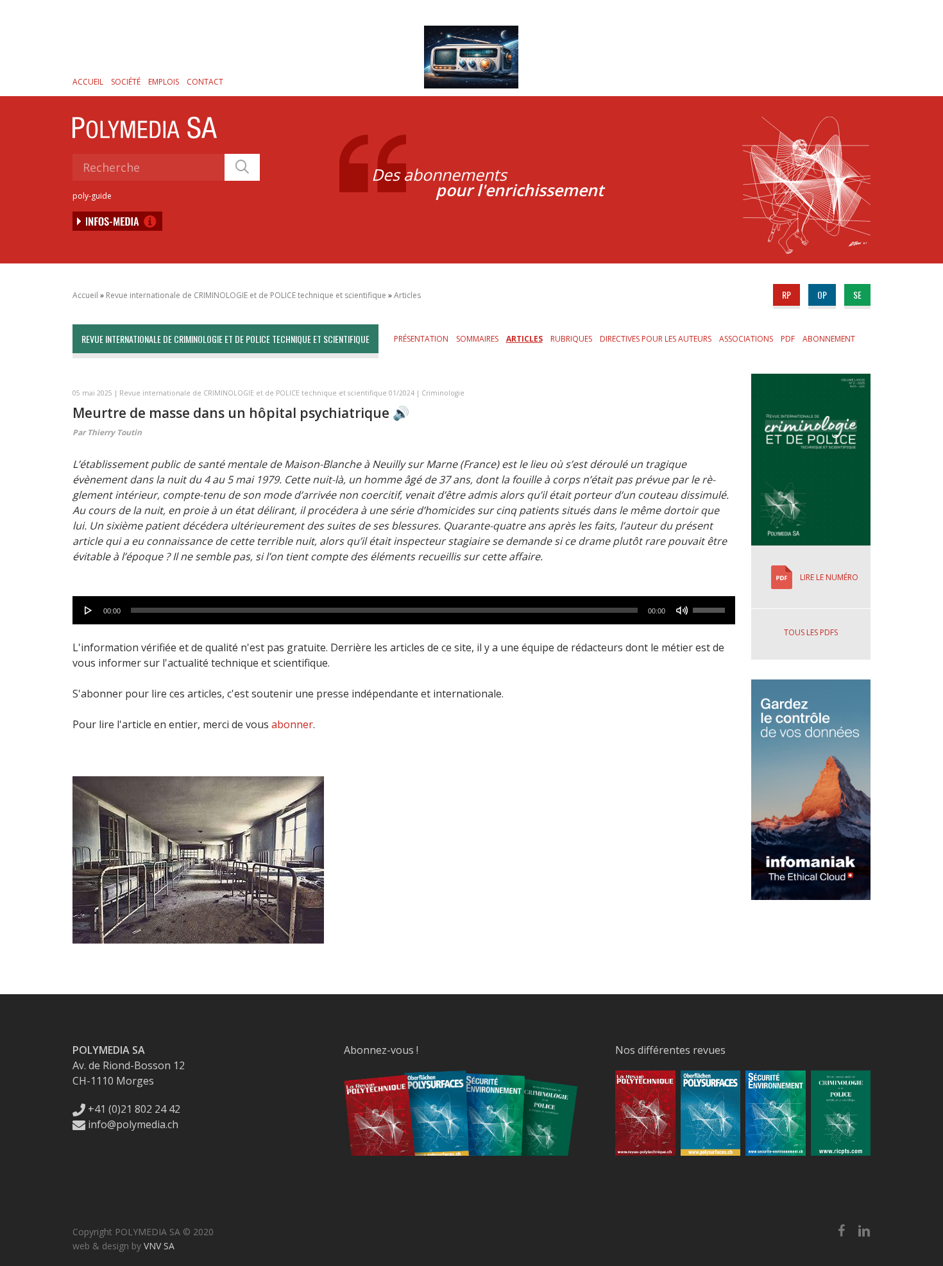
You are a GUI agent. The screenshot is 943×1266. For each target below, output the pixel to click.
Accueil (87, 81)
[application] (403, 610)
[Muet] (682, 610)
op (822, 294)
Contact (205, 81)
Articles (407, 295)
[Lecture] (88, 610)
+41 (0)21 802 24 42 (132, 1109)
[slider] (711, 605)
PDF (788, 338)
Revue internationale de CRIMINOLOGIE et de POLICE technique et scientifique (246, 295)
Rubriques (571, 338)
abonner (292, 724)
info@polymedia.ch (133, 1124)
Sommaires (477, 338)
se (857, 294)
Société (125, 81)
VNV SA (159, 1246)
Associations (746, 338)
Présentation (421, 338)
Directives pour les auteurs (655, 338)
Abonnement (829, 338)
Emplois (163, 81)
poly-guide (92, 195)
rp (786, 294)
